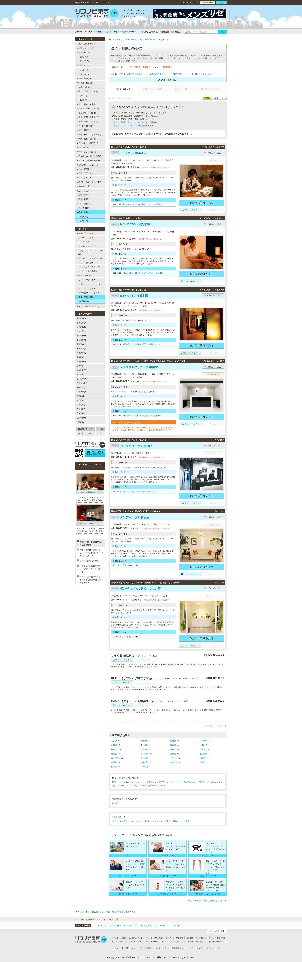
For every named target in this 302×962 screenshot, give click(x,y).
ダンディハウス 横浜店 (130, 517)
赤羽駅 (202, 758)
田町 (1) (83, 99)
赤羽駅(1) (81, 396)
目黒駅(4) (81, 344)
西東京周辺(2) (84, 199)
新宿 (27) (84, 69)
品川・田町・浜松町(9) (88, 91)
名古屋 (124, 31)
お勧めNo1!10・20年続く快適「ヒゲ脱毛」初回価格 (143, 273)
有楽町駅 (144, 753)
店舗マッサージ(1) (120, 782)
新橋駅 (114, 753)
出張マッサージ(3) (86, 48)
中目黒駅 (144, 745)
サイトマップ (187, 948)
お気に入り (177, 32)
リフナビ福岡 (174, 925)
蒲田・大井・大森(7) (87, 151)
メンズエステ (84, 242)
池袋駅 (114, 745)
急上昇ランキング (136, 941)
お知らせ (115, 948)
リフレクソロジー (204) (90, 284)
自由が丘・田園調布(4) (88, 143)
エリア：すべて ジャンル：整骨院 (129, 125)
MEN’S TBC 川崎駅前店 (131, 224)
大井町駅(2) (82, 387)
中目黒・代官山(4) (86, 82)
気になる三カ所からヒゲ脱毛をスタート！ (139, 491)
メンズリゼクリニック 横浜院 (135, 367)
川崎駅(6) (81, 421)
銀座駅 (202, 749)
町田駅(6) (81, 400)
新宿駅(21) (81, 326)
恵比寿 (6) (84, 61)
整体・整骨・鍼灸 (86, 297)
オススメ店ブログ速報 (174, 937)
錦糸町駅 (144, 762)
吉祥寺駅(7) (82, 408)
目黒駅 (173, 745)
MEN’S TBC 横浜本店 (130, 296)
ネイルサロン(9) (85, 275)
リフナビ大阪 (101, 925)
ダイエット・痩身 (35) (89, 271)
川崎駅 (143, 766)
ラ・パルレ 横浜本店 (129, 153)
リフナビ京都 (129, 925)
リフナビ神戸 (115, 925)
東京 (133, 31)
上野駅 (173, 753)
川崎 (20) (84, 220)
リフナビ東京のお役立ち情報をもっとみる (208, 900)
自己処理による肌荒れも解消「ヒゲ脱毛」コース (142, 344)
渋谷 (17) (84, 56)
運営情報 (175, 948)
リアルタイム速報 (119, 937)
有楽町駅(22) (82, 370)
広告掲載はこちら (202, 941)
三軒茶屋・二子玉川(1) (88, 164)
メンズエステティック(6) (140, 782)
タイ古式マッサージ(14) (88, 292)
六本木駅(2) (82, 352)
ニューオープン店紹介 (154, 937)
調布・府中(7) (84, 194)
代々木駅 (203, 740)
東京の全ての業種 (86, 233)
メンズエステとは (119, 941)
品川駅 (202, 745)
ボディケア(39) (145, 785)
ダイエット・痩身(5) (196, 782)
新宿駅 (173, 740)
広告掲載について (129, 948)
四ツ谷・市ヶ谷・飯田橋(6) (90, 156)
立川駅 (202, 762)
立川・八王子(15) (85, 190)
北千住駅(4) (82, 391)
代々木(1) (116, 803)
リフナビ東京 (160, 925)
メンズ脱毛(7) (159, 782)
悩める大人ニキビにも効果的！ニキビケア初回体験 (142, 204)
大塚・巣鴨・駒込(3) (87, 138)
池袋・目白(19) (84, 78)
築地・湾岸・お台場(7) (88, 121)
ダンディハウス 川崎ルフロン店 (136, 588)
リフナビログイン (162, 948)
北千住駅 (174, 758)
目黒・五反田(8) (85, 86)
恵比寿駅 (144, 740)
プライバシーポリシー (214, 948)
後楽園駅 (203, 753)
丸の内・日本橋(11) (86, 125)
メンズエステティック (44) (91, 258)
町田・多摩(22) (84, 177)
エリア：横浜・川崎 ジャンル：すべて (131, 122)
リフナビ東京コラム (151, 32)
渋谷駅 (114, 740)
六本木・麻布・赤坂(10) (88, 108)
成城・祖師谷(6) (85, 169)
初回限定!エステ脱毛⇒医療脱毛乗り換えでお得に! (142, 415)
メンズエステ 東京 (120, 821)
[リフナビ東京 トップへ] (97, 13)
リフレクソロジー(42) (127, 785)
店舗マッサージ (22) (88, 246)
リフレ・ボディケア (86, 279)
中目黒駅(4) (82, 339)
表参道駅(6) (82, 348)
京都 (115, 31)
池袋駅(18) (81, 335)
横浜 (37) (84, 216)
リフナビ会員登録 (145, 948)
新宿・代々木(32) (85, 65)
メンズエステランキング (155, 941)
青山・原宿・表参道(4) (88, 104)
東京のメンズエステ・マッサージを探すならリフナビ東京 (152, 957)
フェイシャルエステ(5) (176, 782)
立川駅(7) (81, 413)
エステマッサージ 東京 (160, 821)
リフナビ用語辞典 (218, 937)
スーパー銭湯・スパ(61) (88, 306)
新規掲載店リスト (136, 937)
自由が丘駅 (115, 758)
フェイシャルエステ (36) (90, 266)
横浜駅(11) (81, 417)
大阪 (99, 31)
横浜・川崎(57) (84, 212)
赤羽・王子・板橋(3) (87, 173)
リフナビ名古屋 (144, 925)
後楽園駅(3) (82, 378)
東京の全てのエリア (86, 43)
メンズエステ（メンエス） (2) (90, 252)
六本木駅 (144, 749)
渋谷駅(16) (81, 318)
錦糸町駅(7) (82, 404)
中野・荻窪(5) (84, 147)
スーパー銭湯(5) (160, 785)
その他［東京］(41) (86, 207)
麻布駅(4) (81, 357)
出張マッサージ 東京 (181, 821)
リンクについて (174, 941)
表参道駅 (115, 749)
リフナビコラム (202, 937)
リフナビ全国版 (84, 925)
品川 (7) (83, 95)
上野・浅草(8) (84, 130)
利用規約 (199, 948)
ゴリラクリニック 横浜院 (132, 446)
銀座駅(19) (81, 361)
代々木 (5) (84, 74)
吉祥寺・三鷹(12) (85, 186)
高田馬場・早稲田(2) (87, 112)
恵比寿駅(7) (82, 322)
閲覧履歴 (165, 32)
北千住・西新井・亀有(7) (89, 160)
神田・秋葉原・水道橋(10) (89, 134)
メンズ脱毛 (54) (87, 262)
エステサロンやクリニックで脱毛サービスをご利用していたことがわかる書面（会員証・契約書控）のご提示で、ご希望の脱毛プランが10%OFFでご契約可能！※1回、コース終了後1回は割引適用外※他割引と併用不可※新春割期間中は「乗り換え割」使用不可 (143, 428)
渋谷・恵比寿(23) (85, 52)
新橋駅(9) (81, 365)
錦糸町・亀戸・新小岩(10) (89, 181)
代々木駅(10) (82, 331)
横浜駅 (114, 766)
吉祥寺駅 (174, 762)
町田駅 (114, 762)
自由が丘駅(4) (82, 382)
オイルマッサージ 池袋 (139, 821)
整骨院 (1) (84, 301)
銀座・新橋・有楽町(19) (88, 117)
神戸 (107, 31)
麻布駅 (173, 749)
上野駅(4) (81, 374)
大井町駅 (144, 758)
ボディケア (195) (87, 288)
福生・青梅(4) (84, 203)
